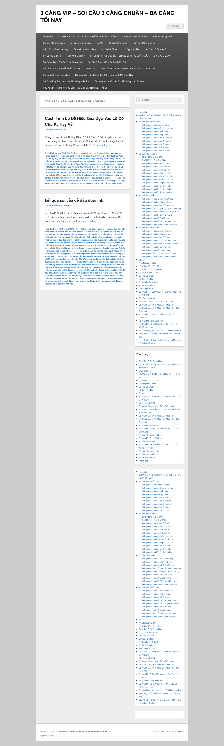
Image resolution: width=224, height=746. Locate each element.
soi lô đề (82, 270)
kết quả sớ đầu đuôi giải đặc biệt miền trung (161, 208)
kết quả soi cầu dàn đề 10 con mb (157, 137)
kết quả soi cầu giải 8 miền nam (156, 250)
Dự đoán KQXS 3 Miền (85, 49)
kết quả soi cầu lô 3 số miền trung (157, 214)
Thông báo (143, 460)
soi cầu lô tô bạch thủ (83, 250)
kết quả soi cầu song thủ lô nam (156, 237)
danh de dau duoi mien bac (56, 231)
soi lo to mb (92, 180)
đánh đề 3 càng (79, 161)
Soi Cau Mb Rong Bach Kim (56, 74)
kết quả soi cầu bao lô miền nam (156, 234)
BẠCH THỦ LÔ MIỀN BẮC (154, 160)
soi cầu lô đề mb (75, 177)
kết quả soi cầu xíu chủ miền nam (157, 230)
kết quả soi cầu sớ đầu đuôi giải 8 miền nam (161, 243)
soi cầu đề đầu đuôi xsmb (60, 248)
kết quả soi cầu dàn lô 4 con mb (156, 166)
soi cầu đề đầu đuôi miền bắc (97, 234)
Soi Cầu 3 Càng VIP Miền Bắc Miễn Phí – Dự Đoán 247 (69, 68)
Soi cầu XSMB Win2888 (82, 259)
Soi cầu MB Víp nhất (162, 36)
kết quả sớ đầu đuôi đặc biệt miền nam (159, 253)
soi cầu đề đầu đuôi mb (74, 234)
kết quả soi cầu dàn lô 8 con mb (156, 173)
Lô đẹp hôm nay (74, 169)
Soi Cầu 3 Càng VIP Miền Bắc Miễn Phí (107, 62)
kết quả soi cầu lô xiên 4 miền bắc (157, 192)
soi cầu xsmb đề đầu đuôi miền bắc (102, 256)
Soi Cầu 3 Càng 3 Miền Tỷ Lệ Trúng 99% (63, 62)
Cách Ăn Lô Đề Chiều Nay (55, 49)
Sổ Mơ (100, 42)
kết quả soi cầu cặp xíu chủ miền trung (159, 224)
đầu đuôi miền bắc (77, 231)
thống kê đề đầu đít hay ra (98, 278)
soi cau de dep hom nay (82, 248)
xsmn (47, 183)
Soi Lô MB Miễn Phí (52, 55)
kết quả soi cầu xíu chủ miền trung (157, 198)
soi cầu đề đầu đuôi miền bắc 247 (76, 237)
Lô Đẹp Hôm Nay (131, 49)
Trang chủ (48, 36)
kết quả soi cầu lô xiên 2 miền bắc (157, 185)
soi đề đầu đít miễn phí (83, 261)
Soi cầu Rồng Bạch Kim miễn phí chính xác (90, 253)
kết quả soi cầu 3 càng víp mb (155, 124)
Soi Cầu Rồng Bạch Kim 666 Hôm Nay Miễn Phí (66, 81)
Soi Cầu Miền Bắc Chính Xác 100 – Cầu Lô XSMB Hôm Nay (104, 74)
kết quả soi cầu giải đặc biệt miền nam (159, 240)
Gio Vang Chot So (76, 55)
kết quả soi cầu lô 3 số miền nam (157, 246)
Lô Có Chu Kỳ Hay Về (110, 166)
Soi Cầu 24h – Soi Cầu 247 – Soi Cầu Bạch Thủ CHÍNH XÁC (119, 55)
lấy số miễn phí (60, 166)
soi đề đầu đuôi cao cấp (96, 264)
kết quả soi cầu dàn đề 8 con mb (156, 147)
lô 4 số (98, 166)
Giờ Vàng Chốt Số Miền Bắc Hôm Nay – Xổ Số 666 (119, 81)
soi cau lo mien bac (104, 177)
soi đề (75, 180)
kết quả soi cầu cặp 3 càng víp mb (157, 128)
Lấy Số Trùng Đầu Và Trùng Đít (81, 166)
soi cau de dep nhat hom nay (105, 248)
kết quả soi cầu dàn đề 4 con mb (156, 140)
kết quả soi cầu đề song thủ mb (156, 134)
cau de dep (66, 158)
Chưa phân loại (145, 370)
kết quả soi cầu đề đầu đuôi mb (74, 200)
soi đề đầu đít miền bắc (63, 261)
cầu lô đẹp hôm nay (94, 158)
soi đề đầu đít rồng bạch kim (106, 261)
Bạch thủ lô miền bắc (60, 155)
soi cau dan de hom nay (99, 172)
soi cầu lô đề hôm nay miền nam (110, 175)
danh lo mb (91, 161)
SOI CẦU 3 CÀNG (162, 55)
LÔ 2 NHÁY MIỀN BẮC (152, 157)
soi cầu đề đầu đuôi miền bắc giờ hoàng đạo (68, 239)
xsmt (53, 183)
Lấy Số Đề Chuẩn (109, 49)
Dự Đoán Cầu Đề (114, 161)
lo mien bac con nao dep (103, 169)
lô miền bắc (87, 169)
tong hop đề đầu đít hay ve (93, 281)
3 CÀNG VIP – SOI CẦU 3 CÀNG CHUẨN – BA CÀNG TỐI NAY (107, 16)
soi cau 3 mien (81, 172)
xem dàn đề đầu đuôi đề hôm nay (59, 283)
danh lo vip (101, 161)
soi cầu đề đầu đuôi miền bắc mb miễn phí (89, 242)
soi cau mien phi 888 (62, 253)
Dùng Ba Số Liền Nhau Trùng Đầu (70, 164)
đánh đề (68, 161)
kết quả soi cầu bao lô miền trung (157, 201)
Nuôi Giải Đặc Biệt (55, 172)
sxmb (121, 180)
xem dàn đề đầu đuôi (114, 281)
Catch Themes (177, 731)
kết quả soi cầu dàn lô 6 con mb (156, 169)
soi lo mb (83, 180)
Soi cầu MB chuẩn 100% (135, 36)
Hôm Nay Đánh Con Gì (144, 42)
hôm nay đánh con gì (94, 164)
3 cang (83, 153)
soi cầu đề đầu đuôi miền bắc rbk (76, 245)
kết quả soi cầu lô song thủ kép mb (157, 182)
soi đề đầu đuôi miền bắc (59, 267)
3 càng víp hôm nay (105, 153)
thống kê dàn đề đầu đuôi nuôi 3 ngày (70, 278)
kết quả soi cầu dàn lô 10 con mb (157, 176)
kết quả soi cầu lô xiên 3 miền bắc (157, 189)
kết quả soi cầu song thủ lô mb (155, 163)
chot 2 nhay (109, 158)
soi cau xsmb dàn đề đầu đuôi (73, 256)
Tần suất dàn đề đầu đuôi (97, 270)
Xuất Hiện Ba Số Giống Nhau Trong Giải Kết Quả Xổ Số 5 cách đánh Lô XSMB (89, 183)
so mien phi (69, 172)
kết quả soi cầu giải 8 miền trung (156, 217)
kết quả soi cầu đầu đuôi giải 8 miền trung (160, 211)
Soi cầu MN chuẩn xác (81, 42)
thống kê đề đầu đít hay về (69, 281)
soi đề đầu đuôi (78, 264)
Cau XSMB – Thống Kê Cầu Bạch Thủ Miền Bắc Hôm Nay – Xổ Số (75, 87)
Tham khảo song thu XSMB (64, 272)
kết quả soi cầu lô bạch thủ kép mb (157, 179)
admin (68, 205)
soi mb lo (102, 180)
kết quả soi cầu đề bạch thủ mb (156, 131)
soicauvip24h (113, 180)
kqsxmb (120, 164)
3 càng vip (91, 153)
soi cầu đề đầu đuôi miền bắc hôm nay (104, 239)
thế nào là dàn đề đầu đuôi (88, 272)
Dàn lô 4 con (58, 161)
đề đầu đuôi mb (92, 231)
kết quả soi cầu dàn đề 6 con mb (156, 144)
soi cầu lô (79, 175)
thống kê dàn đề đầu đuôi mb (88, 275)
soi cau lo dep (89, 177)
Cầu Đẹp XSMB (78, 158)
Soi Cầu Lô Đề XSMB (155, 49)
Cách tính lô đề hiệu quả (80, 155)
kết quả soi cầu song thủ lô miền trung (159, 205)
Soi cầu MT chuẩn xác (54, 42)
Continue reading (100, 145)
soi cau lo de (89, 175)
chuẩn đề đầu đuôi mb (114, 228)
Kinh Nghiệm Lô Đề (117, 42)
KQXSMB (49, 166)
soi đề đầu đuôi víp (70, 270)
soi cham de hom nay (62, 180)
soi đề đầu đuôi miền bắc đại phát (85, 267)
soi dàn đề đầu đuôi (101, 259)
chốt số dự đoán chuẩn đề (93, 228)
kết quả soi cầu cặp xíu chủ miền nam (159, 256)
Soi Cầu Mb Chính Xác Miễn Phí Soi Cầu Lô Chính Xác (128, 68)
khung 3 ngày (110, 164)
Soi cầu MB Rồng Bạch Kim (105, 250)
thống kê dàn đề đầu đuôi (64, 275)
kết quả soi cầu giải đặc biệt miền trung (159, 221)
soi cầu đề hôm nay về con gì (61, 175)
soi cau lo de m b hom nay (56, 177)
